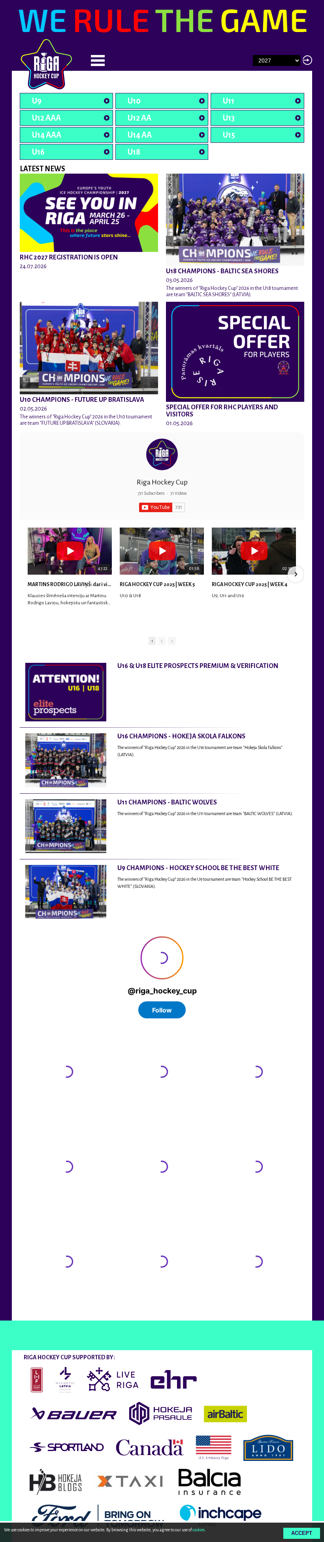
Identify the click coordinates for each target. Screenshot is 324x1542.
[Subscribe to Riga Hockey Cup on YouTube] (162, 507)
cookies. (199, 1529)
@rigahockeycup (41, 1313)
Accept (301, 1533)
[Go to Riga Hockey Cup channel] (162, 454)
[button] (28, 574)
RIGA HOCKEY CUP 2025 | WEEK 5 (157, 584)
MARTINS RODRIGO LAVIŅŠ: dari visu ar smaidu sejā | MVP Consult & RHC (70, 584)
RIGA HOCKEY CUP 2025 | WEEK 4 (249, 584)
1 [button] (152, 641)
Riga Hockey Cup (162, 482)
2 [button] (162, 641)
